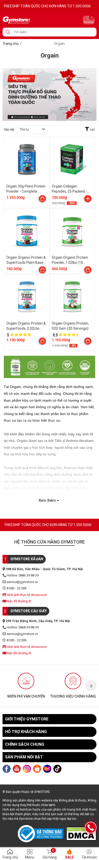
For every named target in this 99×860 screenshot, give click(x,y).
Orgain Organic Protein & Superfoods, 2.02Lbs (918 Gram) (26, 328)
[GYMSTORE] (34, 20)
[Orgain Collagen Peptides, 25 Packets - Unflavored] (72, 159)
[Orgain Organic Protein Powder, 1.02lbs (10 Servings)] (72, 230)
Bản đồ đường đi (18, 601)
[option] (26, 685)
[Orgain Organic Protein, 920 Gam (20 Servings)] (72, 296)
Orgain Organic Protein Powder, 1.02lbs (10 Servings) (70, 262)
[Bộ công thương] (42, 833)
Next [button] (90, 685)
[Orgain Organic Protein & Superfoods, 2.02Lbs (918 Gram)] (26, 296)
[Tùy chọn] (42, 198)
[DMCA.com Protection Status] (81, 833)
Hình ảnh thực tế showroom (26, 595)
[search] (8, 32)
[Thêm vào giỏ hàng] (87, 198)
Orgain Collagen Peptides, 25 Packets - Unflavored (69, 191)
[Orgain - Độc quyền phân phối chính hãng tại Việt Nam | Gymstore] (49, 94)
